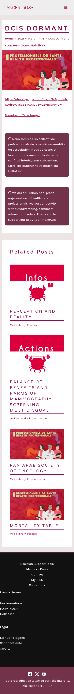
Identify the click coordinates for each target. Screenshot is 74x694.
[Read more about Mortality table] (37, 504)
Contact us (37, 585)
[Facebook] (30, 674)
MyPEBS (37, 580)
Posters (32, 325)
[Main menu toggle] (66, 7)
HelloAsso (7, 614)
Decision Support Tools (37, 564)
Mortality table (34, 526)
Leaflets (15, 418)
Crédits (5, 648)
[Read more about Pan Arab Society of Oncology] (37, 444)
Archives (37, 574)
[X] (37, 674)
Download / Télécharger (22, 115)
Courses (25, 45)
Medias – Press (37, 569)
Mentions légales (12, 637)
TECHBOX (45, 686)
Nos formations (11, 603)
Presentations (36, 479)
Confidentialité (11, 643)
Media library (38, 45)
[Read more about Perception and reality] (37, 284)
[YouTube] (44, 674)
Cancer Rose (18, 8)
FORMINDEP (9, 608)
